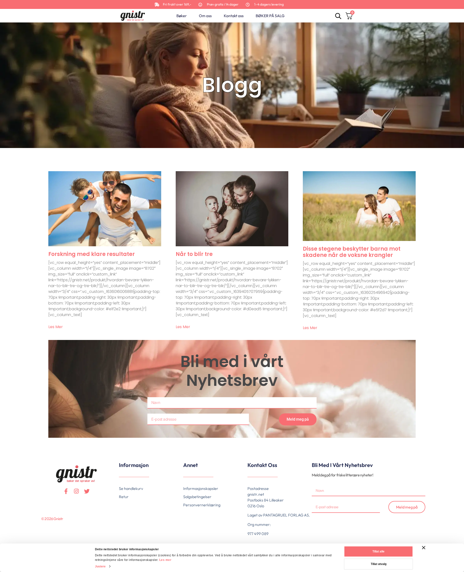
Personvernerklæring (201, 504)
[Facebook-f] (66, 491)
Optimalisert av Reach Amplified (45, 526)
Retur (124, 496)
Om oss (205, 15)
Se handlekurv (131, 488)
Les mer (165, 560)
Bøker (181, 15)
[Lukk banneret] (423, 547)
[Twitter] (87, 491)
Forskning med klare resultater (91, 254)
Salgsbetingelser (197, 496)
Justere (100, 566)
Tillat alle (378, 551)
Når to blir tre (194, 254)
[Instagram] (76, 491)
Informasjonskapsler (200, 488)
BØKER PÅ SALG (270, 15)
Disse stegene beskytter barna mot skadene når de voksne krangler (351, 252)
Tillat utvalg (378, 564)
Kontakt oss (234, 15)
